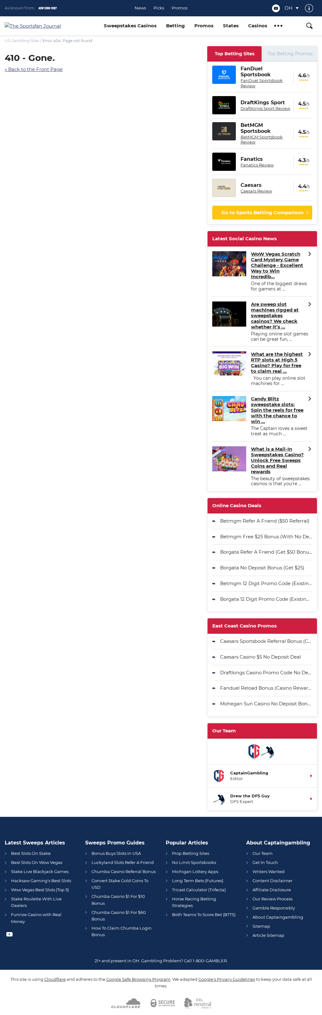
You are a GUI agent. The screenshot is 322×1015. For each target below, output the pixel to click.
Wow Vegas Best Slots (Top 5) (40, 889)
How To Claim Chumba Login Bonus (122, 931)
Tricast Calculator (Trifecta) (199, 889)
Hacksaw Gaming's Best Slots (41, 880)
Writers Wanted (269, 871)
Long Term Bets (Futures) (197, 880)
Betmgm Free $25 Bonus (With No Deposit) (266, 537)
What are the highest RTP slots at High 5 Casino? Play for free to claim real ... (277, 362)
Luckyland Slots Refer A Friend (123, 862)
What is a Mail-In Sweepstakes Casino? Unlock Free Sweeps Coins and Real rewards (277, 460)
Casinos (257, 26)
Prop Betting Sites (190, 853)
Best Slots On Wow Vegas (36, 862)
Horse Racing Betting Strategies (194, 902)
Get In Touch (265, 862)
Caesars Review (256, 190)
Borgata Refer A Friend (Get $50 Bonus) (266, 552)
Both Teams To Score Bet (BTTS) (204, 914)
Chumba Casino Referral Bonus (124, 871)
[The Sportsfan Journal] (52, 26)
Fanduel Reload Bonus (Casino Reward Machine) (266, 688)
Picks (158, 8)
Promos (179, 8)
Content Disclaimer (272, 880)
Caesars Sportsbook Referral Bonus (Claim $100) (266, 641)
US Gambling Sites (22, 40)
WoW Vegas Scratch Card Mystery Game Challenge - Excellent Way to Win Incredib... (277, 265)
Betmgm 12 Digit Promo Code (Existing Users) (266, 583)
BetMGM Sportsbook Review (262, 139)
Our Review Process (272, 898)
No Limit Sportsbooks (194, 862)
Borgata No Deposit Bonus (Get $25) (262, 568)
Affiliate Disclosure (272, 889)
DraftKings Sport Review (265, 108)
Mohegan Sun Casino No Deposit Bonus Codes (266, 704)
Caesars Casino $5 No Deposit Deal (260, 657)
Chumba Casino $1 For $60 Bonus (119, 915)
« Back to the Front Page (34, 69)
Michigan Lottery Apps (195, 871)
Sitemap (261, 926)
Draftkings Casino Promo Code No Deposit (266, 673)
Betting (175, 26)
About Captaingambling (278, 917)
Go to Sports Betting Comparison (262, 212)
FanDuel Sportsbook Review (262, 83)
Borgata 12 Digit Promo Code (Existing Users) (266, 599)
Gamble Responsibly (274, 907)
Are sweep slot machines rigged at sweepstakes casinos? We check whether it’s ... (275, 315)
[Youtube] (276, 8)
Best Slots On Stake (31, 853)
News (140, 8)
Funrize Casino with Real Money (36, 918)
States (231, 26)
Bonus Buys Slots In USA (116, 853)
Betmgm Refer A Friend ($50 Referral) (264, 521)
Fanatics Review (257, 164)
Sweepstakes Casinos (130, 26)
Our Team (263, 853)
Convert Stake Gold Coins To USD (120, 884)
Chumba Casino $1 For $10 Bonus (118, 899)
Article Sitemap (268, 935)
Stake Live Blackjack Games (40, 871)
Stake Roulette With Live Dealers (36, 902)
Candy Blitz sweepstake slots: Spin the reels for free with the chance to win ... (277, 410)
